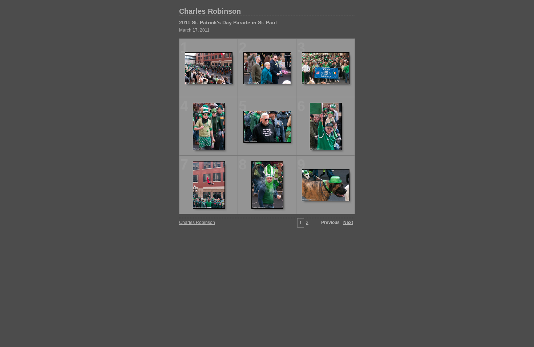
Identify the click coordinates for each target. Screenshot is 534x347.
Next (348, 222)
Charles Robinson (210, 11)
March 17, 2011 (194, 30)
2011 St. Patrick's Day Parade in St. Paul (228, 22)
